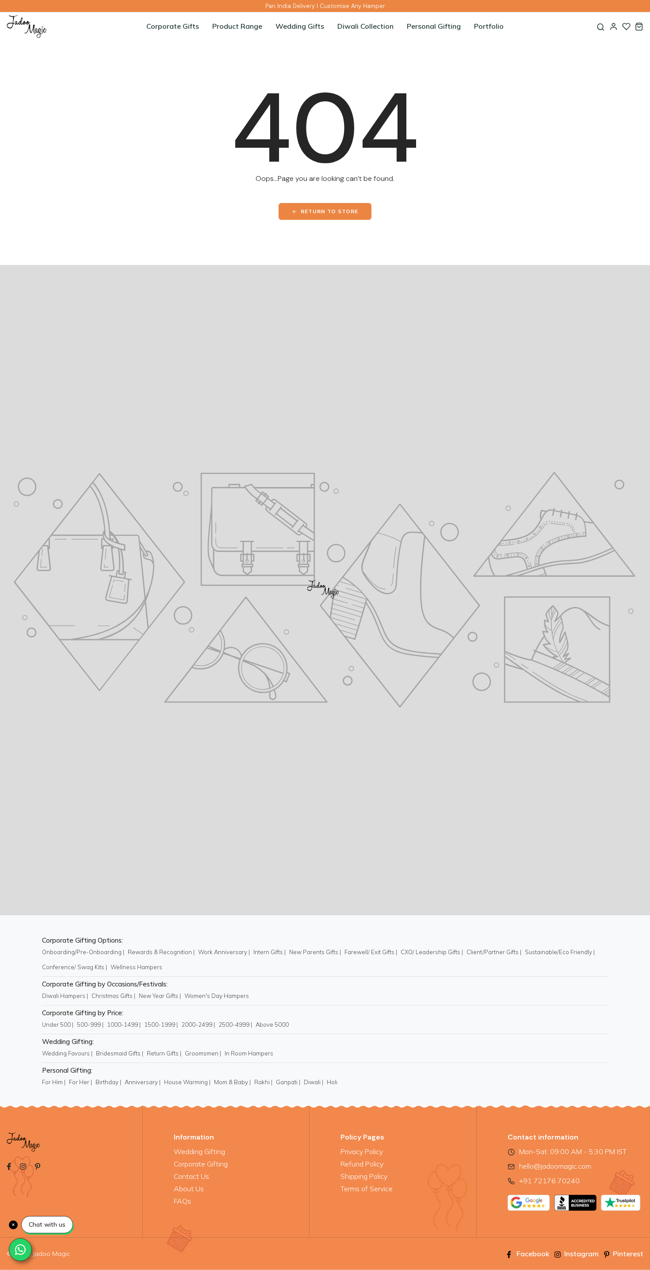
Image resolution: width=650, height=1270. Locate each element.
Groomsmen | (203, 1053)
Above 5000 (272, 1024)
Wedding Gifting (199, 1151)
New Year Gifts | (160, 995)
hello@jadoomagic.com (555, 1166)
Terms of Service (366, 1188)
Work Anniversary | (224, 951)
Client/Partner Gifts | (493, 951)
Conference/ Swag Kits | (74, 967)
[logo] (60, 26)
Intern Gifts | (269, 951)
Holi (332, 1082)
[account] (613, 26)
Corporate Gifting (201, 1163)
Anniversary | (143, 1082)
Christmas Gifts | (113, 995)
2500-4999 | (235, 1024)
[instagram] (23, 1165)
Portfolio (489, 26)
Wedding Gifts (299, 26)
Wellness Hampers (136, 967)
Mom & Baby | (232, 1082)
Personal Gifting (434, 26)
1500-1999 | (161, 1024)
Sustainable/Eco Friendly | (560, 951)
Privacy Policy (361, 1151)
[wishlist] (626, 26)
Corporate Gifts (172, 26)
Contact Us (191, 1176)
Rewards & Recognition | (161, 951)
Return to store (329, 211)
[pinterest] (37, 1165)
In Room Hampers (249, 1053)
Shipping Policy (363, 1176)
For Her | (80, 1082)
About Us (189, 1188)
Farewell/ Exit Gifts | (370, 951)
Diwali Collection (365, 26)
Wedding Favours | (67, 1053)
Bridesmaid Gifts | (119, 1053)
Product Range (237, 26)
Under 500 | (57, 1024)
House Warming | (187, 1082)
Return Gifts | (164, 1053)
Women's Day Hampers (216, 995)
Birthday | (108, 1082)
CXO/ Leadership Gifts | (432, 951)
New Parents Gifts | (315, 951)
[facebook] (9, 1165)
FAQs (182, 1201)
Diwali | (313, 1082)
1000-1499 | (124, 1024)
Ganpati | (288, 1082)
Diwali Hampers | (65, 995)
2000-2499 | (198, 1024)
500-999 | (90, 1024)
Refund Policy (361, 1163)
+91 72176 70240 (549, 1180)
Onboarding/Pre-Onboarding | (83, 951)
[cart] (639, 26)
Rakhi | (263, 1082)
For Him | (53, 1082)
